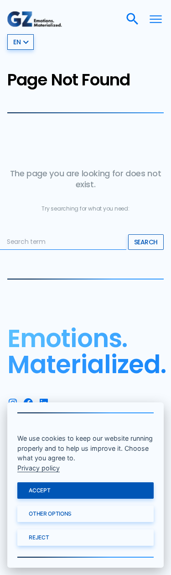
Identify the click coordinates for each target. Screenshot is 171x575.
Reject (39, 537)
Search (146, 242)
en (17, 42)
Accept (39, 490)
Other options (50, 513)
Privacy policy (38, 468)
